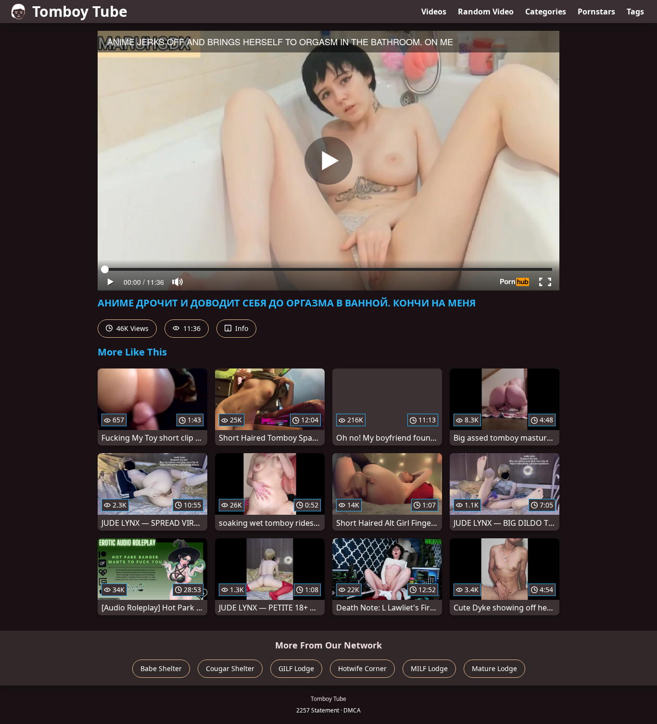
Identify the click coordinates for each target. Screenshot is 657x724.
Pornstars (596, 11)
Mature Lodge (494, 668)
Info (240, 328)
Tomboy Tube (79, 11)
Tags (635, 11)
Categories (545, 11)
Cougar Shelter (230, 668)
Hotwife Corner (362, 668)
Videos (433, 11)
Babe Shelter (161, 668)
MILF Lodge (429, 668)
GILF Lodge (296, 668)
